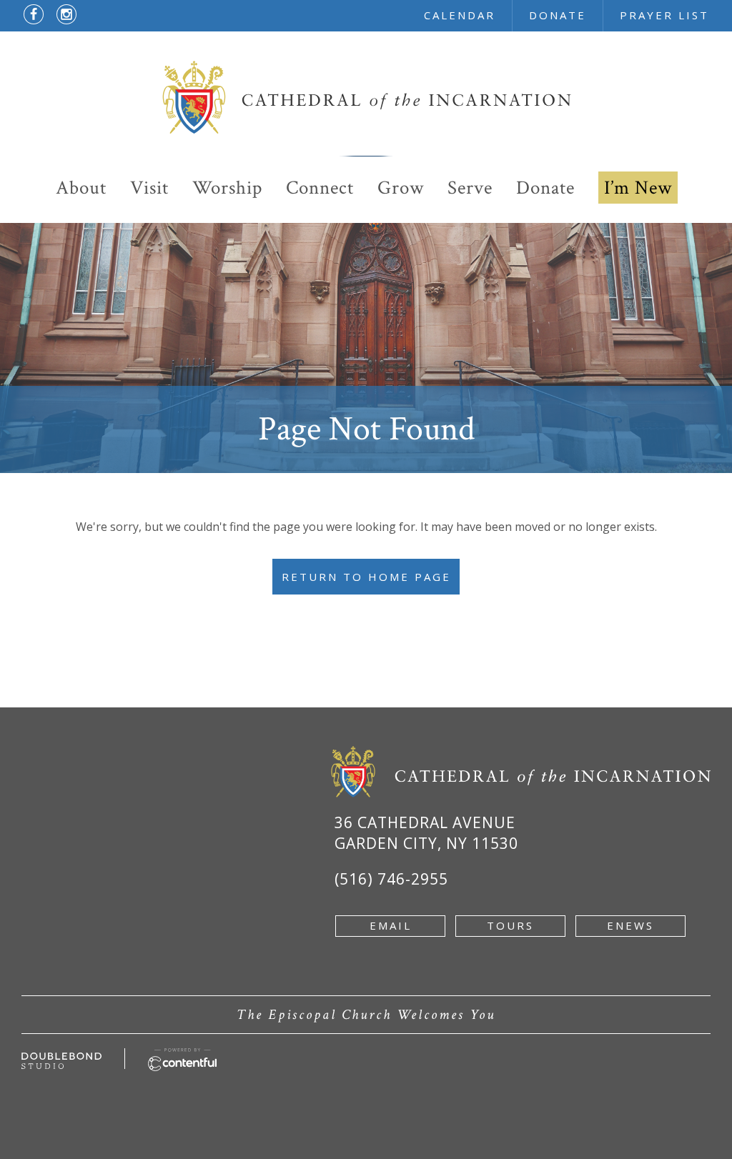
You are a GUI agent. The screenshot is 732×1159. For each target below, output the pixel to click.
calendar (459, 15)
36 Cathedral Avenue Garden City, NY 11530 (426, 832)
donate (557, 15)
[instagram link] (66, 14)
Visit (149, 187)
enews (630, 925)
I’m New (638, 187)
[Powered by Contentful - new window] (182, 1056)
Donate (545, 187)
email (391, 925)
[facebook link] (33, 14)
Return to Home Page (366, 576)
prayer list (664, 15)
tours (510, 925)
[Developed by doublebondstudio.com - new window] (61, 1060)
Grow (400, 187)
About (81, 187)
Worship (227, 187)
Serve (470, 187)
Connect (320, 187)
